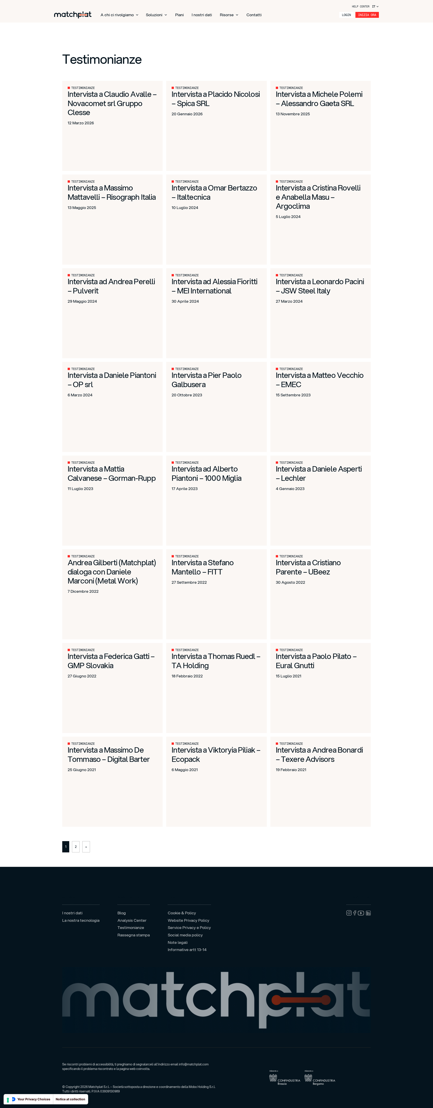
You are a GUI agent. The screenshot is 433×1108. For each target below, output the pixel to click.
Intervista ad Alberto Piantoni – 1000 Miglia (206, 473)
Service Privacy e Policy (189, 927)
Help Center (360, 6)
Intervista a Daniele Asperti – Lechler (319, 473)
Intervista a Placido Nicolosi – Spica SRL (216, 98)
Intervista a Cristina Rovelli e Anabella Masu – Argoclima (318, 196)
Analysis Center (132, 920)
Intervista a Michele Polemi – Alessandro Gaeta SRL (319, 98)
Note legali (178, 942)
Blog (121, 913)
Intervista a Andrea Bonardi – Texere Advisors (319, 754)
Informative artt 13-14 (187, 949)
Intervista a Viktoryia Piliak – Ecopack (216, 754)
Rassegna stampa (133, 935)
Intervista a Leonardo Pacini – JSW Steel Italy (320, 286)
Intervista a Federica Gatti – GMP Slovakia (111, 660)
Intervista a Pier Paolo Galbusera (207, 379)
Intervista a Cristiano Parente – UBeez (308, 567)
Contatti (254, 15)
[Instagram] (349, 912)
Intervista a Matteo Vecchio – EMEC (320, 379)
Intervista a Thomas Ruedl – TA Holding (216, 660)
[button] (119, 15)
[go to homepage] (73, 14)
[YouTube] (361, 912)
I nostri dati (202, 15)
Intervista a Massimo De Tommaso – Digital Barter (109, 754)
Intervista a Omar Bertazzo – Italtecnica (214, 192)
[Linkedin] (368, 912)
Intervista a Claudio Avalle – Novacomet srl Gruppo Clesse (112, 103)
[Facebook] (354, 912)
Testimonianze (130, 927)
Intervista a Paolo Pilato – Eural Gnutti (316, 660)
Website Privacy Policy (188, 920)
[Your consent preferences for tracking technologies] (8, 1100)
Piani (179, 15)
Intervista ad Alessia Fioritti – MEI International (214, 286)
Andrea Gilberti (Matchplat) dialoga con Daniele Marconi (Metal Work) (112, 571)
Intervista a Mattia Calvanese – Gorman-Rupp (112, 473)
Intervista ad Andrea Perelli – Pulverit (111, 286)
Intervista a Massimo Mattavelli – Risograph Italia (112, 192)
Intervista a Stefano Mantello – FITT (203, 567)
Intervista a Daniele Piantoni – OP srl (112, 379)
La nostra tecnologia (80, 920)
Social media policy (185, 935)
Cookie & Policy (182, 913)
